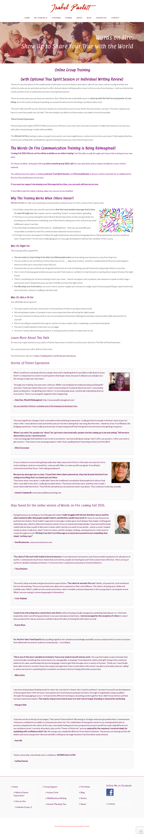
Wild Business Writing (56, 798)
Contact (111, 804)
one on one (93, 184)
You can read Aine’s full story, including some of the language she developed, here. (46, 406)
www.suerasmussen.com (41, 542)
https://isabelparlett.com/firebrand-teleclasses (55, 356)
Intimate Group (23, 807)
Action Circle (52, 792)
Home (15, 786)
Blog (83, 792)
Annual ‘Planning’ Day (56, 804)
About (83, 804)
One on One (20, 801)
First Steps (85, 786)
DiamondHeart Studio (82, 826)
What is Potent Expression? (21, 794)
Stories (84, 798)
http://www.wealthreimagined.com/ (58, 400)
